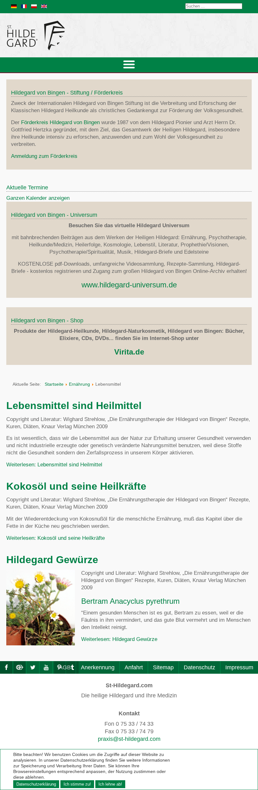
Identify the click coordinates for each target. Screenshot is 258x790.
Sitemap (163, 667)
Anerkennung (98, 667)
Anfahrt (134, 667)
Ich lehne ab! (110, 784)
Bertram (94, 601)
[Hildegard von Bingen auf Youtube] (46, 667)
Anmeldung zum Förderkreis (44, 156)
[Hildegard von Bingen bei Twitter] (32, 667)
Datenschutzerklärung (36, 784)
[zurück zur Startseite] (92, 35)
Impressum (239, 667)
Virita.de (129, 352)
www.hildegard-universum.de (129, 284)
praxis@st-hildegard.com (129, 739)
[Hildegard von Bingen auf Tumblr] (72, 667)
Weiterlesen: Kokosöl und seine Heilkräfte (55, 538)
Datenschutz (199, 667)
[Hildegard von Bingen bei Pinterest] (59, 667)
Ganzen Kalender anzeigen (38, 198)
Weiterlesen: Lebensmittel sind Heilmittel (54, 465)
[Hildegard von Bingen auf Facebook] (6, 667)
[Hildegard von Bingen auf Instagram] (19, 667)
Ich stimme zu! (77, 784)
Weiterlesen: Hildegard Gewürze (119, 639)
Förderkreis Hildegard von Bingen (60, 122)
